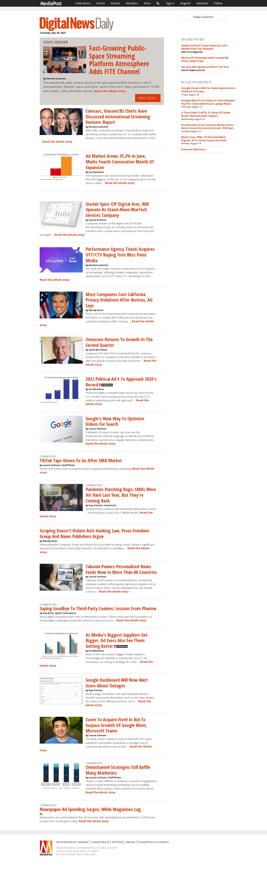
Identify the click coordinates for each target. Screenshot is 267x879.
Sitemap (130, 842)
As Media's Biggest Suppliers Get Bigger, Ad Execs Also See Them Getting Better (117, 640)
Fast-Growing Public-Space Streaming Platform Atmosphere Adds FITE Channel (119, 59)
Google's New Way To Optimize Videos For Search (115, 421)
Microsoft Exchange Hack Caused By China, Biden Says (204, 59)
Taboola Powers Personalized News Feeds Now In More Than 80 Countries (121, 569)
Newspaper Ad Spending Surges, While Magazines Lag (90, 809)
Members (132, 3)
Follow (218, 3)
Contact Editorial (100, 842)
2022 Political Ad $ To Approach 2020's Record (121, 382)
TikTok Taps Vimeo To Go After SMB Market (81, 460)
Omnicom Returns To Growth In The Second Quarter (119, 342)
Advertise (202, 3)
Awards (115, 3)
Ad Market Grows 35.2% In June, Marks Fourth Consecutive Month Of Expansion (120, 161)
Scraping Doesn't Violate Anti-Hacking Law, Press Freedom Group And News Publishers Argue (94, 533)
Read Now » (147, 98)
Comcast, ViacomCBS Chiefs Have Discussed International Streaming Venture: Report (118, 116)
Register (185, 3)
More (147, 3)
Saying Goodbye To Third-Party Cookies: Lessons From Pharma (98, 608)
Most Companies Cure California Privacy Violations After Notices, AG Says (119, 300)
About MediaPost (65, 842)
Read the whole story (110, 91)
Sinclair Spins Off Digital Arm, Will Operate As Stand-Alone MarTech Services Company (117, 209)
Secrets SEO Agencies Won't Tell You (205, 67)
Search (158, 3)
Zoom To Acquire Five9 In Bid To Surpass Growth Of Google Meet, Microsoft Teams (116, 725)
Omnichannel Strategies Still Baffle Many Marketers (118, 770)
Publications (82, 3)
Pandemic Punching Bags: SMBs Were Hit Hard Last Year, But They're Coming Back (121, 495)
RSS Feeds (117, 842)
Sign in (170, 3)
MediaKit (83, 842)
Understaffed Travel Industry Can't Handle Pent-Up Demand (204, 47)
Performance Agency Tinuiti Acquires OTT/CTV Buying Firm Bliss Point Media (120, 255)
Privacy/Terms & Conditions (153, 842)
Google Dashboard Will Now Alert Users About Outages (117, 683)
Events (100, 3)
